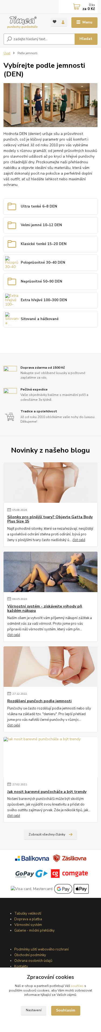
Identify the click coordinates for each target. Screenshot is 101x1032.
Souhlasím (65, 1010)
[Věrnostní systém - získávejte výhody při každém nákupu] (50, 572)
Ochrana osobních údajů (33, 960)
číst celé (78, 540)
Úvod (7, 53)
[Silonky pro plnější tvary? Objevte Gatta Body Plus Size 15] (50, 482)
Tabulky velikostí (27, 913)
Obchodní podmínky (30, 955)
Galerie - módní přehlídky (34, 930)
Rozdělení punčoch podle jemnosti (39, 701)
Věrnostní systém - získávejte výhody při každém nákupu (44, 608)
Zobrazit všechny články (47, 834)
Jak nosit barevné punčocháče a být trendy (46, 792)
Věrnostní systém (28, 924)
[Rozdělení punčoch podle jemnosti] (50, 666)
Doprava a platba (28, 919)
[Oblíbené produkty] (55, 22)
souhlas (77, 986)
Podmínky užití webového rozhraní (41, 949)
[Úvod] (23, 22)
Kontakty (21, 966)
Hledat (85, 38)
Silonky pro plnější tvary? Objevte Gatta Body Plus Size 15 (50, 519)
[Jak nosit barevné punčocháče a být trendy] (50, 757)
